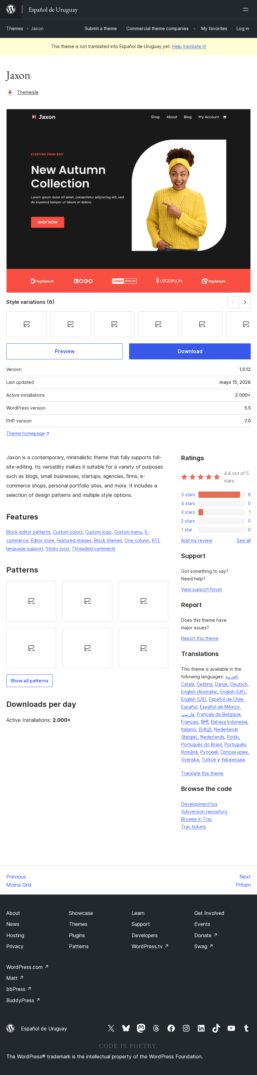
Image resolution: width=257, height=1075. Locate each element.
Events (202, 924)
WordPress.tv (150, 946)
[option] (31, 601)
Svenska (190, 759)
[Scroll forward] (245, 302)
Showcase (81, 913)
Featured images (74, 540)
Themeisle (28, 92)
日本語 (205, 729)
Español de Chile (226, 699)
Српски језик (234, 752)
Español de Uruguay (44, 1028)
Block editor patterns (28, 532)
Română (189, 752)
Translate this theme (202, 773)
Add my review (196, 540)
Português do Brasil (201, 744)
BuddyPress (23, 1000)
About (13, 913)
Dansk (221, 684)
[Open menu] (247, 9)
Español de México (220, 706)
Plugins (77, 935)
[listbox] (87, 625)
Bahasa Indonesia (229, 721)
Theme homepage (25, 433)
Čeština (204, 684)
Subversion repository (204, 811)
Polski (233, 736)
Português (235, 744)
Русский (209, 752)
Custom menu (128, 532)
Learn (138, 913)
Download (190, 351)
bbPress (19, 989)
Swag (203, 946)
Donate (206, 935)
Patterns (79, 946)
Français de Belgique (219, 714)
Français (189, 721)
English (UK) (232, 691)
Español (189, 706)
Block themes (108, 540)
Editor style (42, 540)
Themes (14, 28)
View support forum (201, 589)
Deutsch (239, 684)
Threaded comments (93, 548)
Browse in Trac (196, 819)
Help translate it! (189, 46)
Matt (15, 978)
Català (187, 684)
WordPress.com (27, 967)
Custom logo (98, 532)
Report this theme (199, 638)
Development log (199, 804)
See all (244, 540)
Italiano (188, 729)
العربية (231, 676)
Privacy (15, 946)
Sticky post (57, 548)
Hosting (15, 935)
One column (137, 540)
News (12, 924)
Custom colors (68, 532)
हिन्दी (204, 721)
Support (141, 924)
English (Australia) (199, 691)
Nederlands (212, 736)
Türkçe (209, 759)
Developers (145, 935)
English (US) (193, 699)
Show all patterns (29, 680)
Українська (233, 759)
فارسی (187, 714)
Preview (65, 351)
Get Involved (209, 913)
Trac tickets (193, 826)
